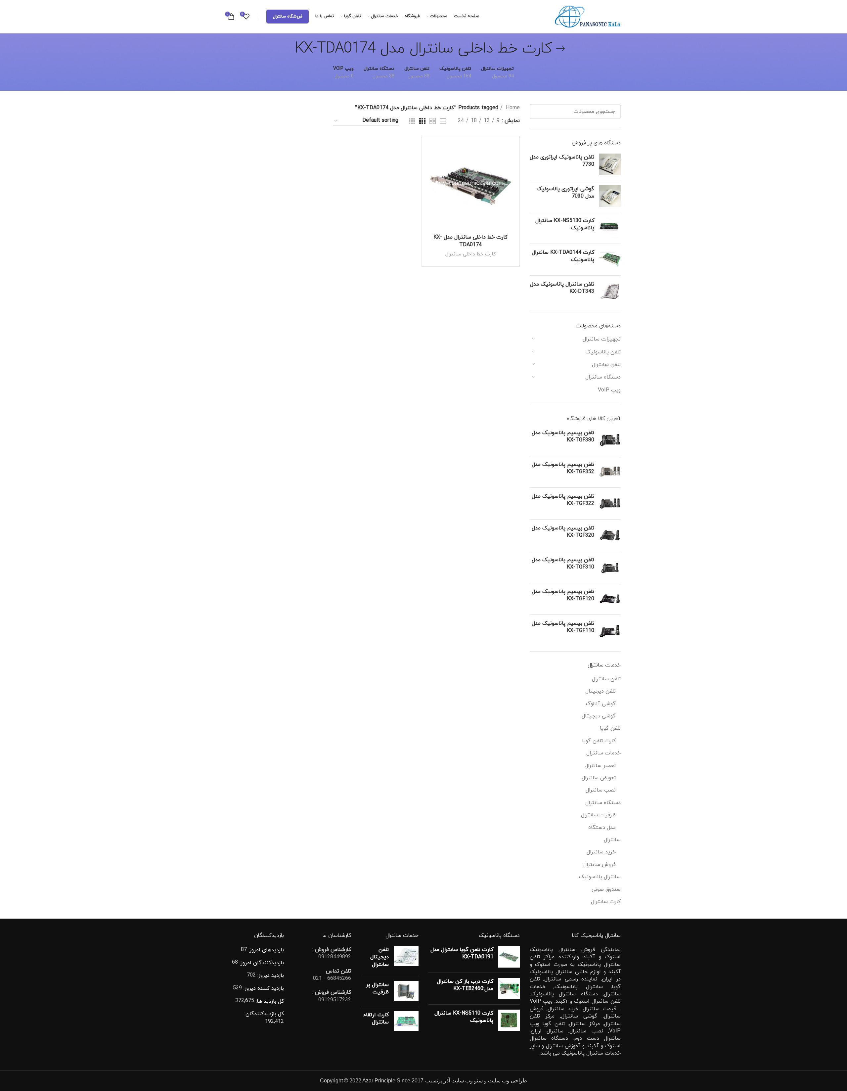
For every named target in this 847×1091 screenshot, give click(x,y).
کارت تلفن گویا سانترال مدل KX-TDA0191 (461, 953)
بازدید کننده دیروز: (263, 988)
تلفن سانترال (606, 364)
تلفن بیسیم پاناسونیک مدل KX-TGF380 (563, 436)
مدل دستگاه (602, 827)
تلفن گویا (610, 728)
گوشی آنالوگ (601, 703)
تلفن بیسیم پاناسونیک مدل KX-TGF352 (563, 468)
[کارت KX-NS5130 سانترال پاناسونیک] (610, 228)
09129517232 (334, 1000)
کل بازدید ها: (269, 1001)
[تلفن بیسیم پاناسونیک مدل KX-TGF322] (610, 503)
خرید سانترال (601, 852)
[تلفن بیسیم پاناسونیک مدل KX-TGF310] (610, 567)
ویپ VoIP (609, 390)
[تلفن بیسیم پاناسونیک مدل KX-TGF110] (610, 630)
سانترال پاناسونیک (600, 877)
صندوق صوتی (606, 889)
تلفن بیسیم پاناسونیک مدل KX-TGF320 (563, 531)
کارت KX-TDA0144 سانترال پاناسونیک (563, 256)
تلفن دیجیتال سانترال (379, 957)
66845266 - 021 (332, 978)
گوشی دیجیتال (599, 716)
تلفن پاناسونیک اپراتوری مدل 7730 (562, 161)
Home (512, 108)
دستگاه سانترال (603, 377)
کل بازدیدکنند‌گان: (264, 1014)
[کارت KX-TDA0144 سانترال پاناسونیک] (610, 259)
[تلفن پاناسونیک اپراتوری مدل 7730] (610, 164)
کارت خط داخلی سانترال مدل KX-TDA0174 (470, 241)
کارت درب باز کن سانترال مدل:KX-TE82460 (465, 985)
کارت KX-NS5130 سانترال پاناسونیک (564, 224)
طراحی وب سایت (507, 1080)
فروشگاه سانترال (287, 17)
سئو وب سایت (467, 1080)
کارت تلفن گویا (599, 741)
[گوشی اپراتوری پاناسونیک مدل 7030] (610, 196)
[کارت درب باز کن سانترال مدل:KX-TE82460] (509, 988)
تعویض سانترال (599, 778)
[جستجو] (538, 111)
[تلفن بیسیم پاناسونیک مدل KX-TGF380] (610, 440)
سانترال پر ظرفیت (377, 988)
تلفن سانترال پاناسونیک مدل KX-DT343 (562, 288)
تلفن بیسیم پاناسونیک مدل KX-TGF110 (563, 627)
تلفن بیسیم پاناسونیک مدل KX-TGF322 (563, 500)
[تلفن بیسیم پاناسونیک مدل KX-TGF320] (610, 535)
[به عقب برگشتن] (560, 48)
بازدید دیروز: (270, 975)
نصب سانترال (601, 790)
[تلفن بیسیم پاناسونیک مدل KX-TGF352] (610, 471)
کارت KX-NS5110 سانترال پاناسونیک (463, 1017)
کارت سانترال (606, 901)
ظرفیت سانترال (598, 815)
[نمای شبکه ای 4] (412, 121)
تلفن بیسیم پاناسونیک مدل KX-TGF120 (563, 595)
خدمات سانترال (603, 753)
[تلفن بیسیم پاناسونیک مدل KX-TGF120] (610, 599)
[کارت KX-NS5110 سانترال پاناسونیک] (509, 1020)
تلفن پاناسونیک (603, 352)
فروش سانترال (599, 864)
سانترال (612, 839)
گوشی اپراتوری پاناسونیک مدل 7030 (565, 192)
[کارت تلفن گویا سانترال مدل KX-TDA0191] (509, 957)
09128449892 (334, 957)
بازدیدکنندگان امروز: (261, 963)
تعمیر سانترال (600, 765)
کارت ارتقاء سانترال (376, 1018)
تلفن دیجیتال (600, 691)
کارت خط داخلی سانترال (470, 254)
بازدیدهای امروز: (265, 950)
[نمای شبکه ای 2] (432, 121)
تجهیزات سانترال (602, 339)
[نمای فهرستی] (443, 121)
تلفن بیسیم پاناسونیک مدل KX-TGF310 (563, 563)
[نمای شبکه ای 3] (422, 121)
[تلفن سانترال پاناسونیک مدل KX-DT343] (610, 291)
